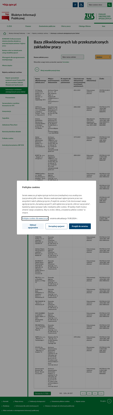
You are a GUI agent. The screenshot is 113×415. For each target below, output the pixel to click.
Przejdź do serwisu (80, 226)
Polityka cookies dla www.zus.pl (35, 218)
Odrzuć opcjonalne (33, 226)
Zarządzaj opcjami (56, 226)
